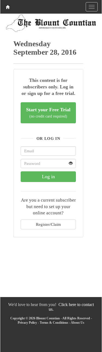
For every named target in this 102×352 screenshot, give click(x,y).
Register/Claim (48, 224)
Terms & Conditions (54, 323)
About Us (77, 323)
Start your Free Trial (48, 113)
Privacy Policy (27, 323)
